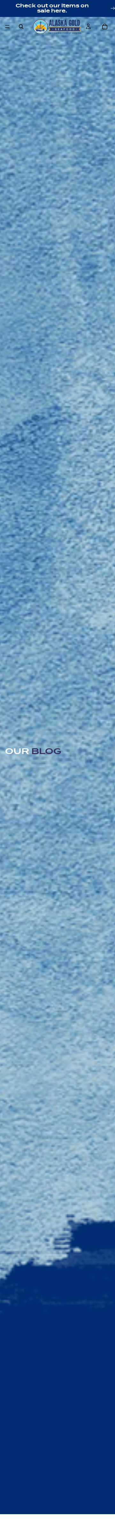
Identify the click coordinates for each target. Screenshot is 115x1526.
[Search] (21, 26)
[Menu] (7, 26)
